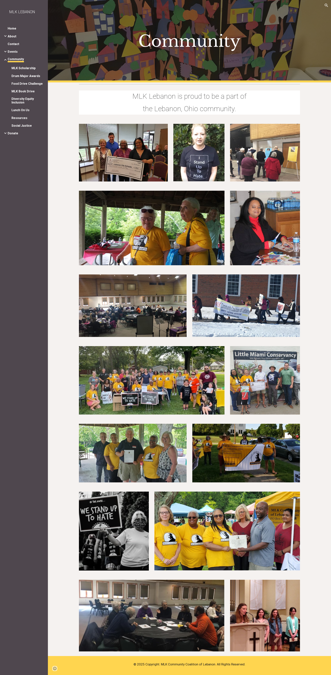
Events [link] (13, 51)
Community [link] (16, 59)
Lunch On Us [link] (20, 110)
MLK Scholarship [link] (23, 68)
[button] (326, 5)
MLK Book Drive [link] (23, 91)
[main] (189, 41)
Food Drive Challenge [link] (27, 83)
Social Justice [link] (21, 125)
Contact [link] (13, 44)
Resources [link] (19, 118)
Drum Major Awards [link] (25, 76)
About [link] (12, 36)
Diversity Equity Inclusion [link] (22, 100)
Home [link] (12, 28)
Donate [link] (13, 133)
